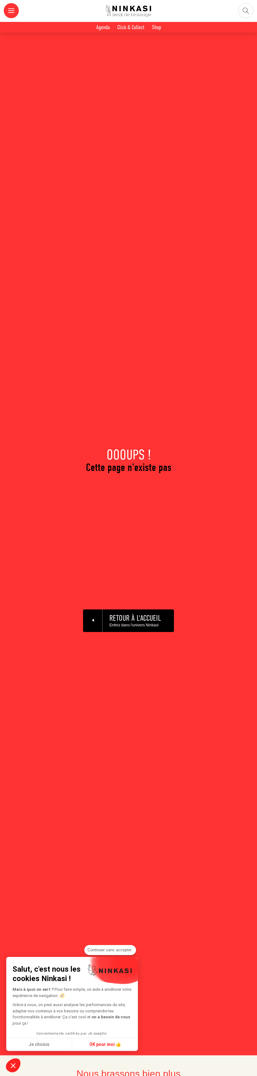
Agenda (103, 27)
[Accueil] (128, 12)
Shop (156, 27)
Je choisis (39, 1044)
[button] (13, 1065)
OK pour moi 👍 (105, 1044)
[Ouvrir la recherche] (245, 10)
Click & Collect (130, 27)
